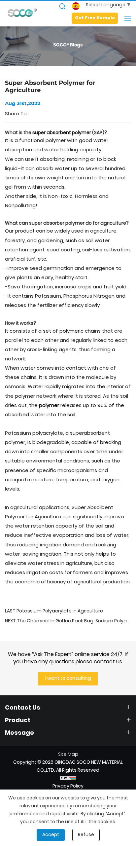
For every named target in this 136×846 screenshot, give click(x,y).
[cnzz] (68, 779)
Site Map (68, 754)
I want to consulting (68, 678)
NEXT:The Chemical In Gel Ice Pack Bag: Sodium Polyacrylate (68, 621)
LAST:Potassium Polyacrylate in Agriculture (54, 611)
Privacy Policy (68, 786)
